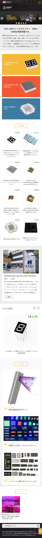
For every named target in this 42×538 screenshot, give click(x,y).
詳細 (9, 297)
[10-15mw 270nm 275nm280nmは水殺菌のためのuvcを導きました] (30, 169)
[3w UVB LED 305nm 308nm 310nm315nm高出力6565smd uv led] (30, 197)
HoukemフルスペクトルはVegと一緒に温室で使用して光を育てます (11, 516)
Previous (1, 18)
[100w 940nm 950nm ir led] (11, 227)
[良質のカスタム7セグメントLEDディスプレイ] (30, 227)
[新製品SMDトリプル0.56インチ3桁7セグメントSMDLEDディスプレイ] (30, 140)
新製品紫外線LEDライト (18, 410)
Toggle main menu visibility (39, 2)
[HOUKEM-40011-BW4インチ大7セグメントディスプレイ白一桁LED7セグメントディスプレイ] (11, 140)
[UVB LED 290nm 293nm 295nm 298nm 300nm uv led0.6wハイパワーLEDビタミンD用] (11, 197)
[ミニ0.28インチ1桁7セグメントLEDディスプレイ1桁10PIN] (21, 332)
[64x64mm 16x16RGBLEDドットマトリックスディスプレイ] (11, 169)
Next (40, 18)
